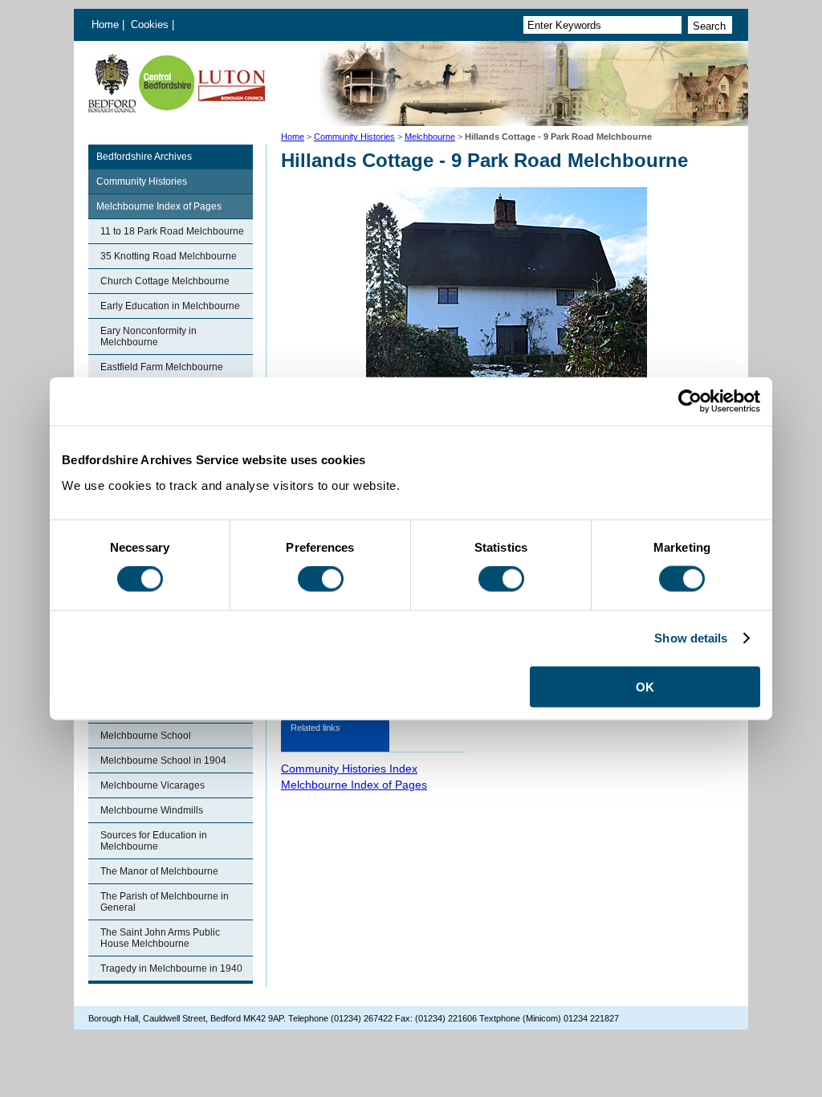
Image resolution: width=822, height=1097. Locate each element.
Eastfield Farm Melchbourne (161, 367)
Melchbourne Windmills (151, 810)
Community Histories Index (349, 768)
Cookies (151, 24)
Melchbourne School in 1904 (163, 760)
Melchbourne (430, 136)
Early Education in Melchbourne (170, 306)
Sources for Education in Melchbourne (153, 841)
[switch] (321, 579)
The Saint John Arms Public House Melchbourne (160, 938)
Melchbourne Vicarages (152, 785)
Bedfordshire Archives (144, 156)
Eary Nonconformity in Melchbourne (148, 336)
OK (645, 686)
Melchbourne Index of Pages (159, 206)
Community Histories (354, 136)
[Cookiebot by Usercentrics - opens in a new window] (690, 401)
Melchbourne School (145, 735)
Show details (690, 638)
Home (105, 24)
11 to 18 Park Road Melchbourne (172, 231)
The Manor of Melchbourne (159, 871)
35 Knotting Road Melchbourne (168, 256)
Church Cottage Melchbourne (165, 281)
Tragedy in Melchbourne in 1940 (171, 968)
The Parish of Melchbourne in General (164, 902)
